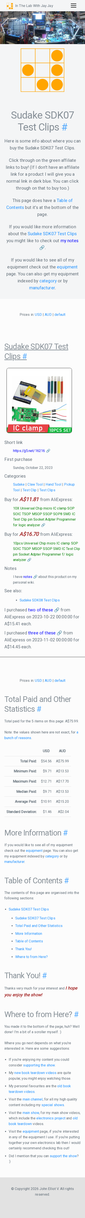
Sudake (19, 484)
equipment (67, 267)
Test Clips (47, 490)
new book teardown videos (35, 1073)
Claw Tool (34, 484)
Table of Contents (29, 941)
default (59, 315)
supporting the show (39, 1065)
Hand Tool (53, 484)
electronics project (50, 1118)
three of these (42, 632)
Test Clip (29, 490)
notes (27, 577)
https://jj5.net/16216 (29, 451)
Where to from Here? (31, 957)
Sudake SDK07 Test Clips (52, 233)
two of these (40, 609)
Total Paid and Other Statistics (39, 926)
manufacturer (42, 287)
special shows (52, 1105)
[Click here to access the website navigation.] (73, 5)
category (48, 280)
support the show (63, 1156)
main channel (33, 1099)
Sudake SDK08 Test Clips (40, 600)
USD (38, 315)
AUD (48, 315)
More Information (28, 934)
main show (31, 1113)
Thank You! (23, 949)
